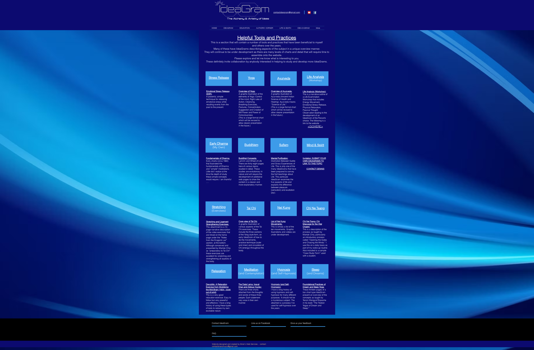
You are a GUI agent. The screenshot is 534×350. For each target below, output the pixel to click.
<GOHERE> (315, 126)
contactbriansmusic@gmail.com (225, 346)
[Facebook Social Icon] (314, 12)
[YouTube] (309, 12)
